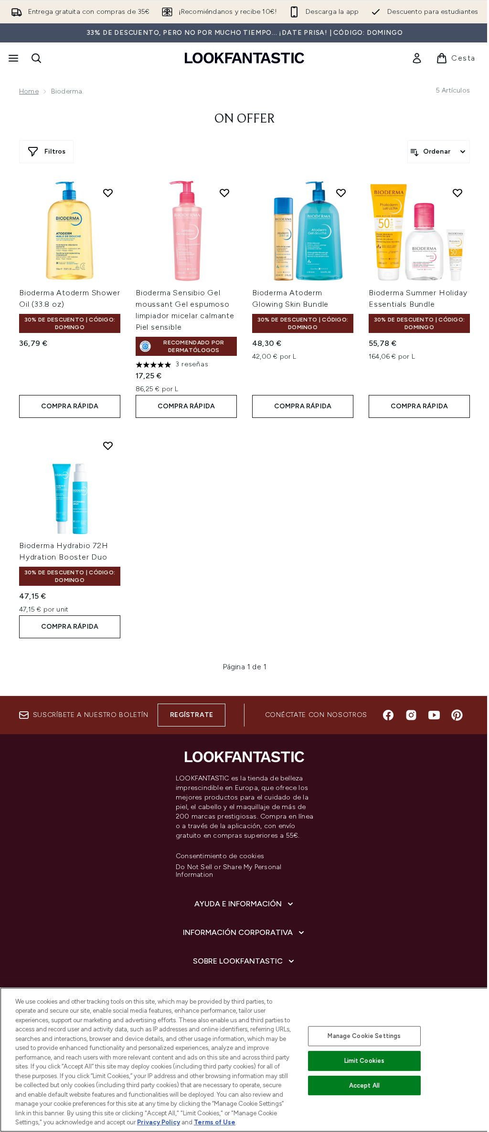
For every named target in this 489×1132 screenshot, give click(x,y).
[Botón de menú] (12, 58)
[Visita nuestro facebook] (388, 715)
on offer (244, 119)
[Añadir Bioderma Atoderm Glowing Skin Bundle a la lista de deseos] (341, 192)
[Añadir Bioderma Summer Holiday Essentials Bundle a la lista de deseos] (457, 192)
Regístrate (191, 715)
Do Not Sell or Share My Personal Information (228, 871)
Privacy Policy (158, 1122)
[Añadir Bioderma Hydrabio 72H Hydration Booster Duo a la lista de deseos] (107, 445)
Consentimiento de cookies (220, 856)
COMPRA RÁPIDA (70, 406)
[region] (244, 1059)
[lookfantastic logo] (244, 57)
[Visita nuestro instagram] (411, 715)
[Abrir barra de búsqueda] (36, 58)
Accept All (364, 1085)
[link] (416, 58)
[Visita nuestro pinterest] (457, 715)
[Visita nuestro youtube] (434, 715)
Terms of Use (214, 1122)
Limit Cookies (364, 1060)
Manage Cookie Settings (364, 1035)
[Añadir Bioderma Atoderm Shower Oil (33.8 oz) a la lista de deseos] (107, 192)
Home (29, 91)
